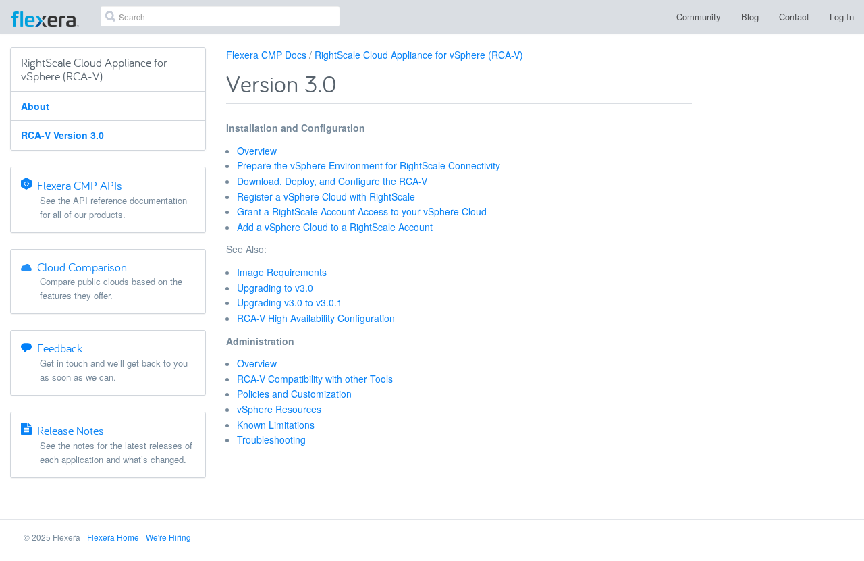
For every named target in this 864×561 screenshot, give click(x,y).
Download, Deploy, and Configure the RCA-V (332, 181)
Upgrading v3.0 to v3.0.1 (289, 302)
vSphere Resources (279, 409)
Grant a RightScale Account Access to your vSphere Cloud (362, 211)
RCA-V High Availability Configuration (316, 318)
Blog (750, 16)
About (35, 106)
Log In (842, 16)
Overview (257, 150)
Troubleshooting (271, 439)
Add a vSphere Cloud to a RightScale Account (335, 227)
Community (698, 16)
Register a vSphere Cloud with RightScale (326, 196)
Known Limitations (276, 424)
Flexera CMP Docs (266, 54)
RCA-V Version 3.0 (62, 135)
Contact (794, 16)
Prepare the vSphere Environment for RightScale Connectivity (368, 165)
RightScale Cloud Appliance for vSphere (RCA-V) (419, 54)
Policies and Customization (294, 393)
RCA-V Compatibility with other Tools (315, 378)
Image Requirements (282, 272)
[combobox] (220, 16)
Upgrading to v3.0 (275, 287)
